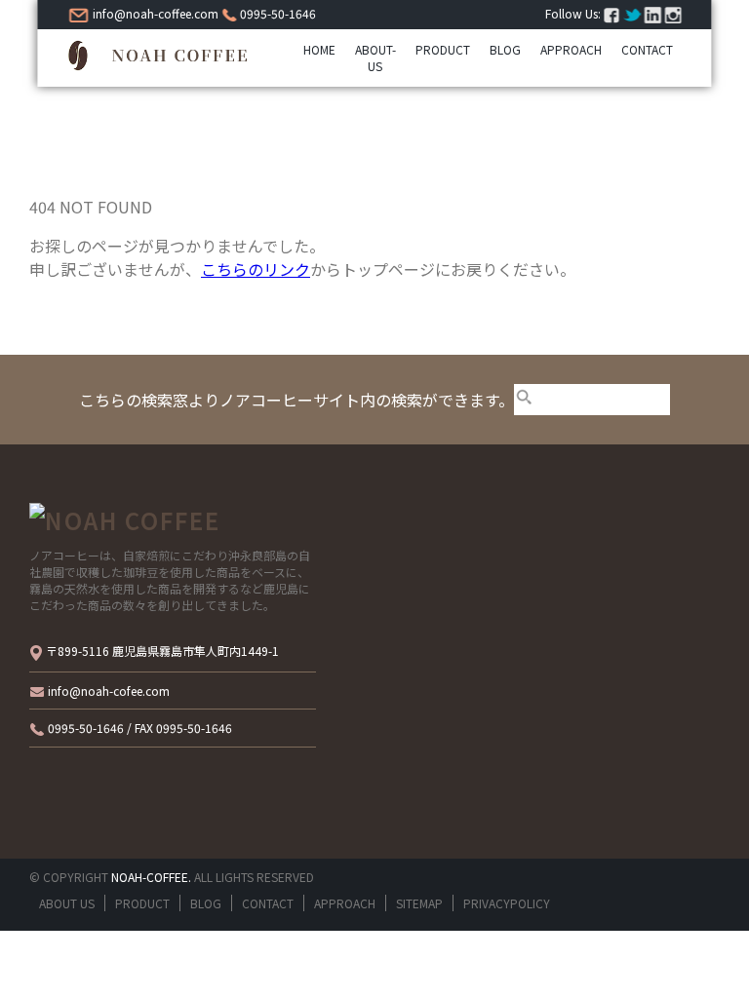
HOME (319, 49)
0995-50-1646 (276, 13)
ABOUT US (67, 903)
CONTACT (647, 49)
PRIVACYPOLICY (506, 903)
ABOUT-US (375, 57)
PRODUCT (442, 49)
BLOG (505, 49)
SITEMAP (419, 903)
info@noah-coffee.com (154, 13)
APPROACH (571, 49)
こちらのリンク (255, 269)
